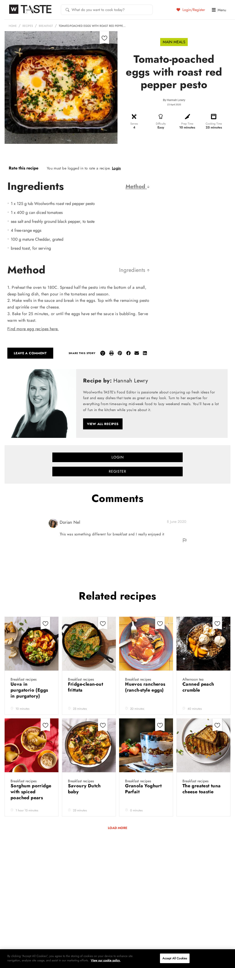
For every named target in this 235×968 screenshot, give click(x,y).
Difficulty (161, 124)
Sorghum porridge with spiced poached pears (31, 792)
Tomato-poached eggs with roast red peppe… (92, 26)
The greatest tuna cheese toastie (201, 789)
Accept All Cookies (174, 958)
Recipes (27, 26)
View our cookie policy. (105, 960)
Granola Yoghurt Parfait (143, 789)
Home (13, 26)
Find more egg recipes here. (33, 329)
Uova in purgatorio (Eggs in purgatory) (29, 690)
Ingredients (133, 270)
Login (116, 168)
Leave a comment (30, 353)
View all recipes (103, 424)
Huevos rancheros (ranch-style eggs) (145, 687)
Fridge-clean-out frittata (85, 687)
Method (136, 186)
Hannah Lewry (176, 100)
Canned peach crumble (198, 687)
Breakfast (46, 26)
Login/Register (193, 9)
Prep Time (187, 124)
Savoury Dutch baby (84, 789)
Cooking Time (214, 124)
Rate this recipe (23, 168)
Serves (134, 124)
